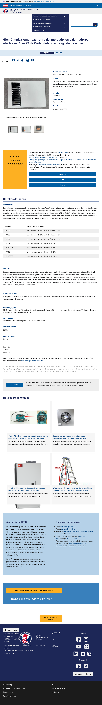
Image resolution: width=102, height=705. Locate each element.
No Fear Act (56, 692)
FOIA (53, 684)
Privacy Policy (8, 692)
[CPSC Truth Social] (90, 654)
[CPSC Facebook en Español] (79, 666)
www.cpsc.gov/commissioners (32, 361)
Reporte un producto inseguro (51, 618)
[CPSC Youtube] (79, 646)
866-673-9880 (63, 153)
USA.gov (55, 646)
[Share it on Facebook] (13, 60)
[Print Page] (27, 60)
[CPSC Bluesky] (83, 654)
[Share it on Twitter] (18, 60)
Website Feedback (83, 674)
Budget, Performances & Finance (42, 637)
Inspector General (58, 688)
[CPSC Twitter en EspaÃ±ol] (86, 666)
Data (53, 639)
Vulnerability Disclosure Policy (14, 688)
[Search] (95, 24)
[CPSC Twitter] (87, 646)
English (59, 53)
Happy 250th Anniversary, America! (20, 5)
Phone (62, 185)
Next (47, 130)
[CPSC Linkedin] (76, 654)
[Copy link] (32, 60)
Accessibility (7, 684)
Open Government (9, 696)
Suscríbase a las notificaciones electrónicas (34, 590)
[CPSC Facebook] (79, 639)
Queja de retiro (15, 385)
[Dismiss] (97, 5)
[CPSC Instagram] (86, 639)
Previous (6, 130)
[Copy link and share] (22, 60)
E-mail (62, 180)
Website (62, 174)
